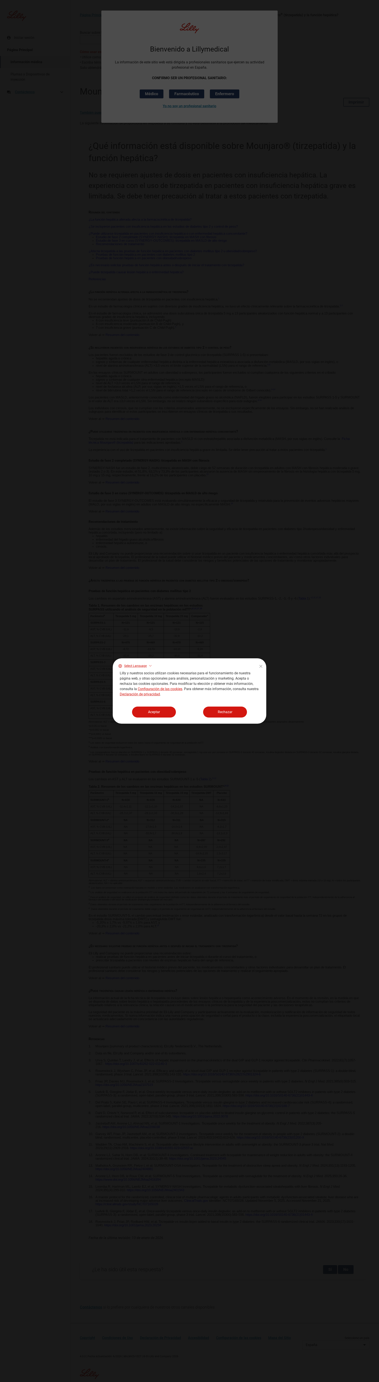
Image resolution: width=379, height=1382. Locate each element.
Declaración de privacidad (140, 694)
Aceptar (154, 712)
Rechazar (225, 712)
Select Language (135, 666)
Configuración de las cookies (160, 689)
